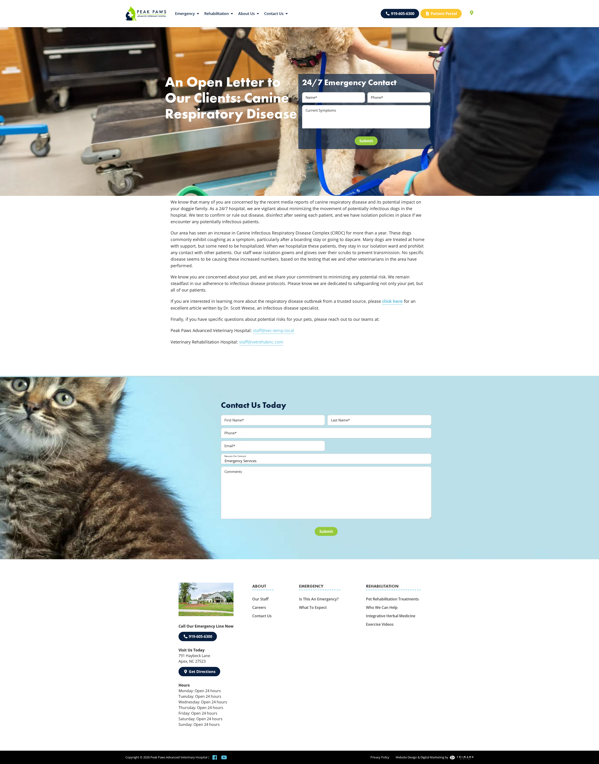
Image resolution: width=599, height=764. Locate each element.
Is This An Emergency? (319, 599)
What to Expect (313, 607)
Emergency (185, 13)
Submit (366, 140)
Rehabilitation (216, 13)
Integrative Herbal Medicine (390, 615)
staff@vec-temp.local (273, 330)
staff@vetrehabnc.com (261, 342)
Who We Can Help (382, 607)
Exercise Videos (380, 624)
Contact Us (274, 13)
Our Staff (260, 599)
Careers (259, 607)
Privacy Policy (379, 757)
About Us (246, 13)
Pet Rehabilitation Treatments (392, 599)
